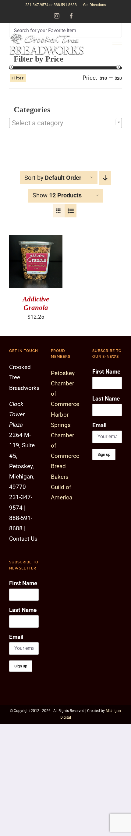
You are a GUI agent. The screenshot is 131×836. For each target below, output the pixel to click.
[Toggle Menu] (117, 45)
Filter (18, 78)
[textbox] (65, 123)
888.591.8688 (65, 5)
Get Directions (94, 5)
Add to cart (31, 259)
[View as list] (70, 210)
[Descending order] (105, 178)
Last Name (23, 609)
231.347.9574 (36, 5)
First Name (23, 583)
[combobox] (65, 123)
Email (16, 636)
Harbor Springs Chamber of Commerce (65, 435)
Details (23, 266)
